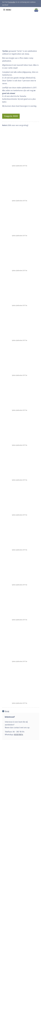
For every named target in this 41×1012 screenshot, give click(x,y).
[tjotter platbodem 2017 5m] (15, 147)
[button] (8, 9)
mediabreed (6, 1009)
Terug (7, 711)
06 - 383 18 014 (11, 793)
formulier (11, 2)
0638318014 (18, 735)
